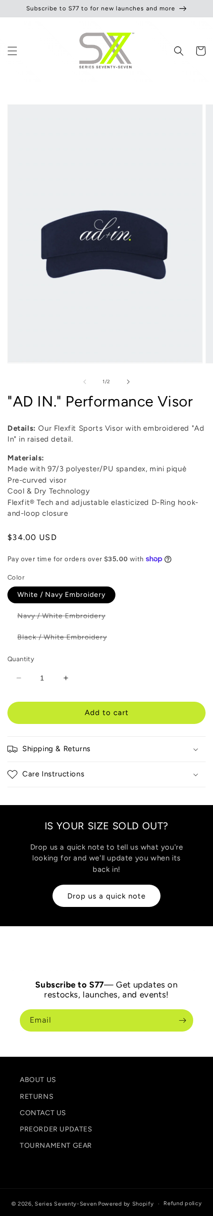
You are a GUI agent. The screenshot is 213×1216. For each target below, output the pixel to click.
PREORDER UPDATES (56, 1129)
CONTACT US (43, 1113)
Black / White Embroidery (67, 639)
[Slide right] (128, 382)
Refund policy (182, 1203)
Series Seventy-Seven (66, 1204)
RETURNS (36, 1096)
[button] (12, 51)
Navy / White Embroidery (66, 618)
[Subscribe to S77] (182, 1020)
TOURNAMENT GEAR (56, 1145)
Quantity (20, 659)
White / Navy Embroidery (61, 594)
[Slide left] (85, 382)
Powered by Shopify (126, 1204)
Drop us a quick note (106, 896)
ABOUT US (38, 1080)
